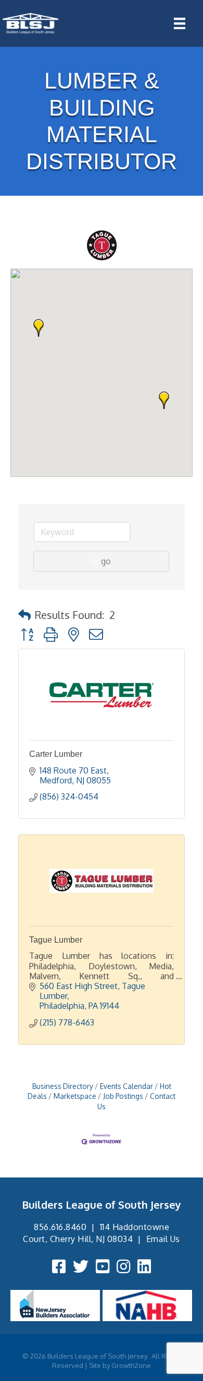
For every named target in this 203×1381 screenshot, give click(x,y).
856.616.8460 (60, 1227)
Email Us (163, 1239)
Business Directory (62, 1086)
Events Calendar (126, 1086)
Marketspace (75, 1096)
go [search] (106, 561)
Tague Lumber (55, 939)
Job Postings (123, 1096)
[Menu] (180, 23)
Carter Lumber (55, 754)
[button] (164, 400)
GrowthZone (131, 1365)
